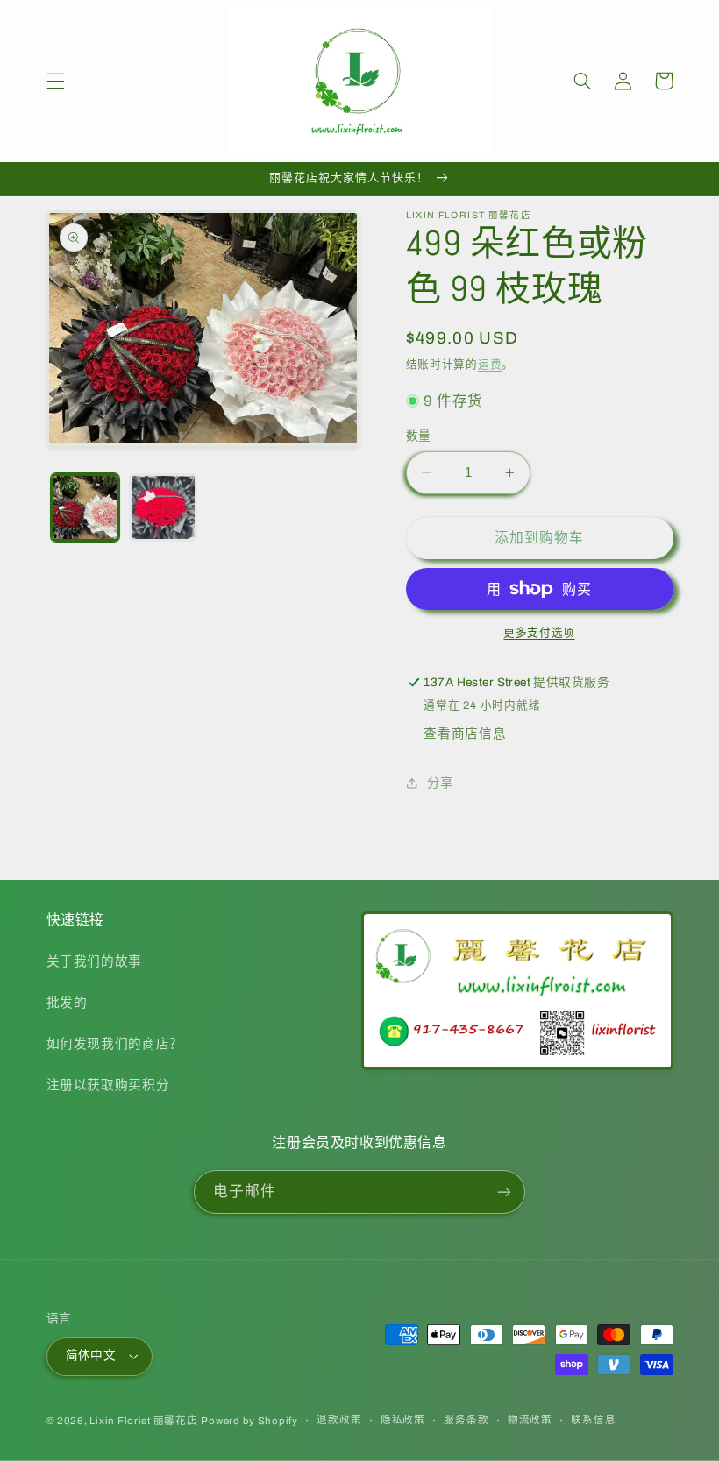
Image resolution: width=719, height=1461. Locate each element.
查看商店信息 (465, 734)
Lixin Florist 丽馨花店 (143, 1420)
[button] (55, 80)
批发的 (67, 1003)
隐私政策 (403, 1420)
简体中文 (91, 1355)
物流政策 (530, 1420)
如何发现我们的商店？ (114, 1044)
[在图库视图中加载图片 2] (163, 507)
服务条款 (466, 1420)
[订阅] (504, 1191)
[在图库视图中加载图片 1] (85, 507)
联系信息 (593, 1420)
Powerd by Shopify (249, 1420)
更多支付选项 (538, 633)
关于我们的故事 (94, 961)
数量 (418, 436)
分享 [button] (440, 783)
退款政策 (339, 1420)
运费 (490, 364)
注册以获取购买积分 (108, 1085)
